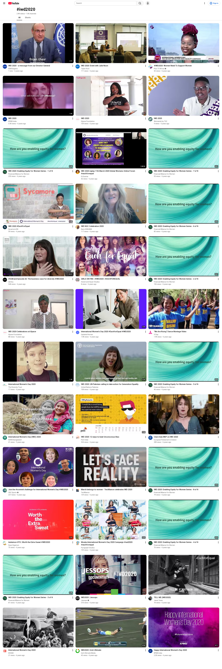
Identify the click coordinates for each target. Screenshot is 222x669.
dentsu (10, 282)
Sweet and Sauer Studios (90, 282)
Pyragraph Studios (88, 548)
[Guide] (4, 3)
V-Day (156, 334)
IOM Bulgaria (13, 69)
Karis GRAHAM (86, 229)
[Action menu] (72, 66)
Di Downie (84, 176)
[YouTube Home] (13, 3)
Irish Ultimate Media (88, 653)
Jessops (84, 600)
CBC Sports (12, 492)
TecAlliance (85, 492)
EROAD (11, 653)
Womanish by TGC (160, 121)
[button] (5, 66)
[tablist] (111, 17)
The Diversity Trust (15, 387)
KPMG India (12, 121)
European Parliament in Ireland (165, 440)
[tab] (19, 17)
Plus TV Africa (159, 69)
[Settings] (204, 3)
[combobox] (106, 3)
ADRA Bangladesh (15, 440)
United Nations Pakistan (89, 387)
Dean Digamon (13, 545)
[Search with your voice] (147, 3)
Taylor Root (85, 69)
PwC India (84, 440)
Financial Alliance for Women (18, 174)
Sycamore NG (13, 229)
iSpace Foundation (88, 121)
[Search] (140, 3)
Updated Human (87, 334)
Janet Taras (158, 600)
